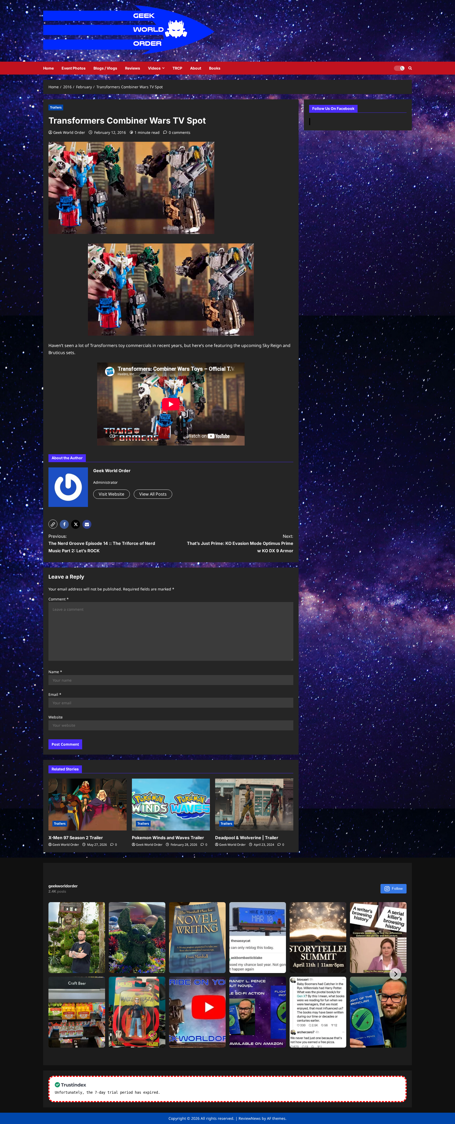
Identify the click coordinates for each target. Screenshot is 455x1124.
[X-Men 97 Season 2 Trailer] (87, 805)
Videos (154, 68)
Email (54, 694)
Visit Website (111, 494)
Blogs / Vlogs (105, 68)
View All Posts (153, 494)
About (195, 68)
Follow (397, 888)
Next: (240, 543)
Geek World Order (69, 132)
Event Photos (74, 68)
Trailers (56, 107)
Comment (58, 599)
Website (55, 717)
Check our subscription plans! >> (196, 1092)
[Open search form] (410, 68)
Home (48, 68)
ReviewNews (250, 1118)
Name (55, 671)
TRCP (177, 68)
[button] (52, 524)
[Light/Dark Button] (399, 68)
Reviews (132, 68)
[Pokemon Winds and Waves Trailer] (171, 805)
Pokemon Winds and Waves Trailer (168, 837)
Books (214, 68)
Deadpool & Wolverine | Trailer (246, 837)
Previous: (101, 543)
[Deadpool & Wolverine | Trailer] (254, 805)
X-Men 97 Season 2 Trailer (75, 837)
